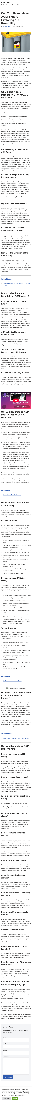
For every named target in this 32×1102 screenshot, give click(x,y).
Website (5, 1050)
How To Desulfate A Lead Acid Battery (12, 681)
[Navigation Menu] (29, 3)
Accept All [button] (15, 1098)
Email (4, 1043)
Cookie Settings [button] (6, 1098)
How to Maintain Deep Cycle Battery (12, 495)
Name (5, 1037)
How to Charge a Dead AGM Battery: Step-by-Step (16, 738)
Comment (6, 1056)
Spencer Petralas (7, 26)
